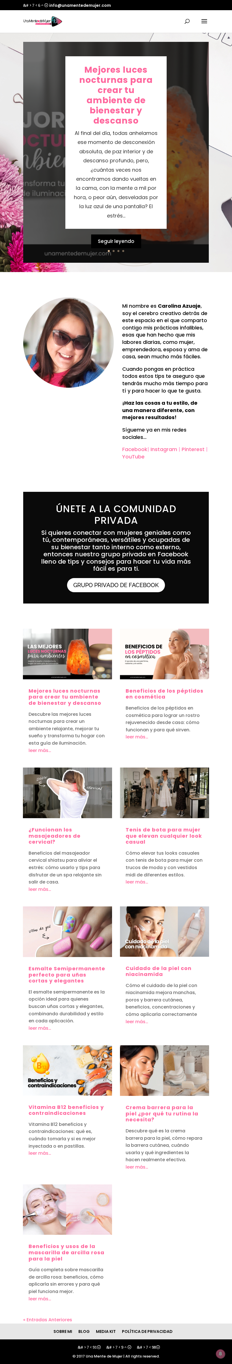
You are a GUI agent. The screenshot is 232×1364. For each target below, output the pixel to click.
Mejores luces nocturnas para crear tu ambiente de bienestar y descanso (116, 95)
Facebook (134, 449)
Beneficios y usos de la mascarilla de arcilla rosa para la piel (66, 1252)
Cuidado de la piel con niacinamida (159, 971)
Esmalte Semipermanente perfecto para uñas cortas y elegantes (67, 974)
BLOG (84, 1331)
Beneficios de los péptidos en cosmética (164, 694)
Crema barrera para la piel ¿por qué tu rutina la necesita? (162, 1113)
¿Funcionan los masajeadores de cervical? (55, 835)
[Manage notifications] (220, 1353)
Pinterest (193, 449)
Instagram (164, 449)
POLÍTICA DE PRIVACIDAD (147, 1331)
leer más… (40, 750)
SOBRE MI (62, 1331)
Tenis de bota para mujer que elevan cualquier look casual (164, 835)
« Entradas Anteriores (47, 1319)
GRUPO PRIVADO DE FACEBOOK (116, 585)
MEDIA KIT (106, 1331)
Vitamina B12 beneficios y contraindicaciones (66, 1110)
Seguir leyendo (116, 241)
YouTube (133, 456)
